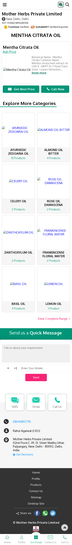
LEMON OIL (54, 304)
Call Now (57, 89)
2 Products (18, 209)
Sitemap (36, 497)
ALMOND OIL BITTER (53, 151)
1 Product (53, 308)
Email (36, 407)
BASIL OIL (18, 304)
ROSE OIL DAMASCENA (53, 203)
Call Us (57, 407)
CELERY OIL (18, 201)
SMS (15, 407)
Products (36, 485)
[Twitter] (53, 513)
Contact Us (36, 491)
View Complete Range (54, 318)
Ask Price (9, 52)
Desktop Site (36, 503)
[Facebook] (37, 513)
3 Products (18, 308)
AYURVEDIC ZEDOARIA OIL (18, 151)
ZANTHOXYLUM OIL (18, 252)
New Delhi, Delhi (17, 19)
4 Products (53, 158)
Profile (36, 478)
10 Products (18, 158)
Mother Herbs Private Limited (32, 13)
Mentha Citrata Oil (21, 47)
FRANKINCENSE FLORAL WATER (53, 254)
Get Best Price (24, 89)
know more (39, 72)
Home (36, 472)
